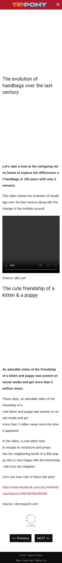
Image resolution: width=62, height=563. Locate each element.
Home (18, 560)
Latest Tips (28, 560)
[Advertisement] (31, 42)
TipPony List (40, 560)
